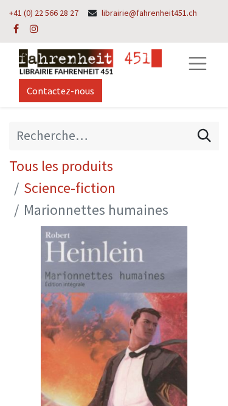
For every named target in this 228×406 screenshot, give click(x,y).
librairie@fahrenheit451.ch (149, 12)
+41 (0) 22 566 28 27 (43, 12)
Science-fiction (70, 187)
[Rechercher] (204, 136)
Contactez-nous (60, 91)
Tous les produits (61, 165)
